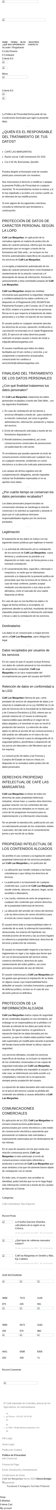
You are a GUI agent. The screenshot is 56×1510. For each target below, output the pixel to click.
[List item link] (28, 1423)
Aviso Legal (8, 1444)
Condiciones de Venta (13, 1475)
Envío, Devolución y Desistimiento (19, 1470)
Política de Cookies (12, 1450)
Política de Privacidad (14, 1455)
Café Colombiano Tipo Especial (18, 1204)
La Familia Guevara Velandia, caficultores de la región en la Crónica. (30, 1225)
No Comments (46, 1233)
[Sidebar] (3, 1491)
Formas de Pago (10, 1464)
